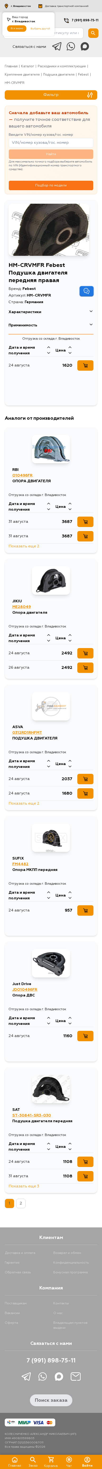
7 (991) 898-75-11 (85, 20)
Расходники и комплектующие (62, 66)
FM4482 (20, 864)
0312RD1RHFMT (27, 733)
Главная (11, 66)
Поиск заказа (51, 1400)
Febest (83, 74)
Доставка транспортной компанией (66, 6)
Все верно (17, 28)
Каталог (27, 66)
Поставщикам (16, 1303)
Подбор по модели (51, 185)
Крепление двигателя (22, 74)
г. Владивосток (21, 6)
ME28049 (21, 607)
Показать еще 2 (24, 546)
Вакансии (12, 1313)
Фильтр (51, 95)
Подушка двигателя (58, 74)
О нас (58, 1313)
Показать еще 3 (24, 1186)
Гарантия (12, 1262)
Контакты (61, 1303)
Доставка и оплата (20, 1253)
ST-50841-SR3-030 (31, 1116)
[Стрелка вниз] (48, 353)
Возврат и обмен (67, 1253)
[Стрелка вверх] (48, 348)
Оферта (11, 1323)
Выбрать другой (40, 28)
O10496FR (22, 476)
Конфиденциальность (71, 1262)
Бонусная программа (70, 1272)
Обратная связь (18, 1272)
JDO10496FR (24, 990)
